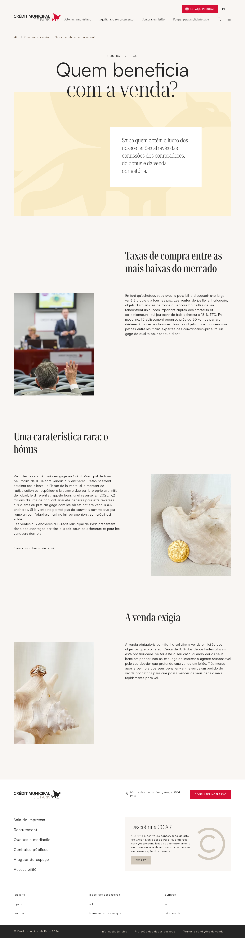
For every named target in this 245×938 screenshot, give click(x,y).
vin (167, 904)
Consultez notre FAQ (213, 795)
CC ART (143, 861)
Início (16, 37)
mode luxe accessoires (104, 894)
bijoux (18, 904)
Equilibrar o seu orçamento (116, 19)
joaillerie (19, 894)
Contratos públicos (31, 849)
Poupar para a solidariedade (191, 19)
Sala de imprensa (29, 819)
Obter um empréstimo (77, 19)
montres (19, 913)
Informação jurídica (114, 931)
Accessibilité (25, 869)
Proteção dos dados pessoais (155, 931)
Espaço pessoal (204, 9)
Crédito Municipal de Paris (229, 19)
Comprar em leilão (153, 19)
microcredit (172, 913)
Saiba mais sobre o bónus (31, 548)
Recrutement (25, 829)
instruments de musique (105, 913)
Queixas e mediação (32, 839)
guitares (170, 894)
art (91, 904)
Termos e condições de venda (203, 931)
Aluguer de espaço (31, 859)
